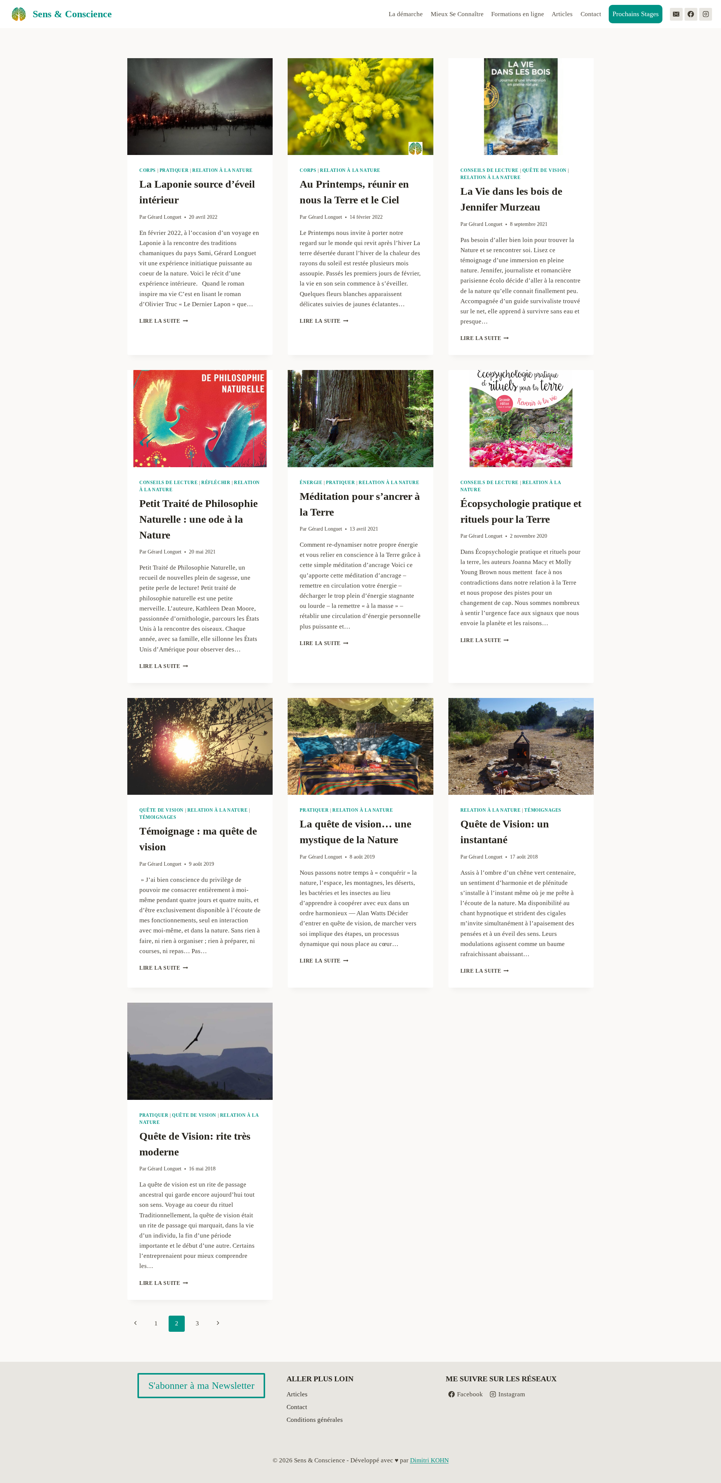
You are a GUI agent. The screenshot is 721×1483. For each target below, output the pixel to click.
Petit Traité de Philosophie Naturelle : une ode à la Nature (198, 519)
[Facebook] (691, 14)
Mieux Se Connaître (457, 14)
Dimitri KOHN (429, 1460)
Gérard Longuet (164, 217)
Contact (591, 14)
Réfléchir (215, 482)
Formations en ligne (517, 14)
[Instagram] (705, 14)
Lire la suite (163, 321)
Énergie (311, 482)
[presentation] (200, 106)
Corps (147, 170)
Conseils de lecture (489, 170)
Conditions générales (315, 1419)
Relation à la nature (222, 170)
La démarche (406, 14)
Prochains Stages (635, 14)
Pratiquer (174, 170)
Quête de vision (544, 170)
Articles (562, 14)
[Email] (676, 14)
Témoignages (157, 817)
